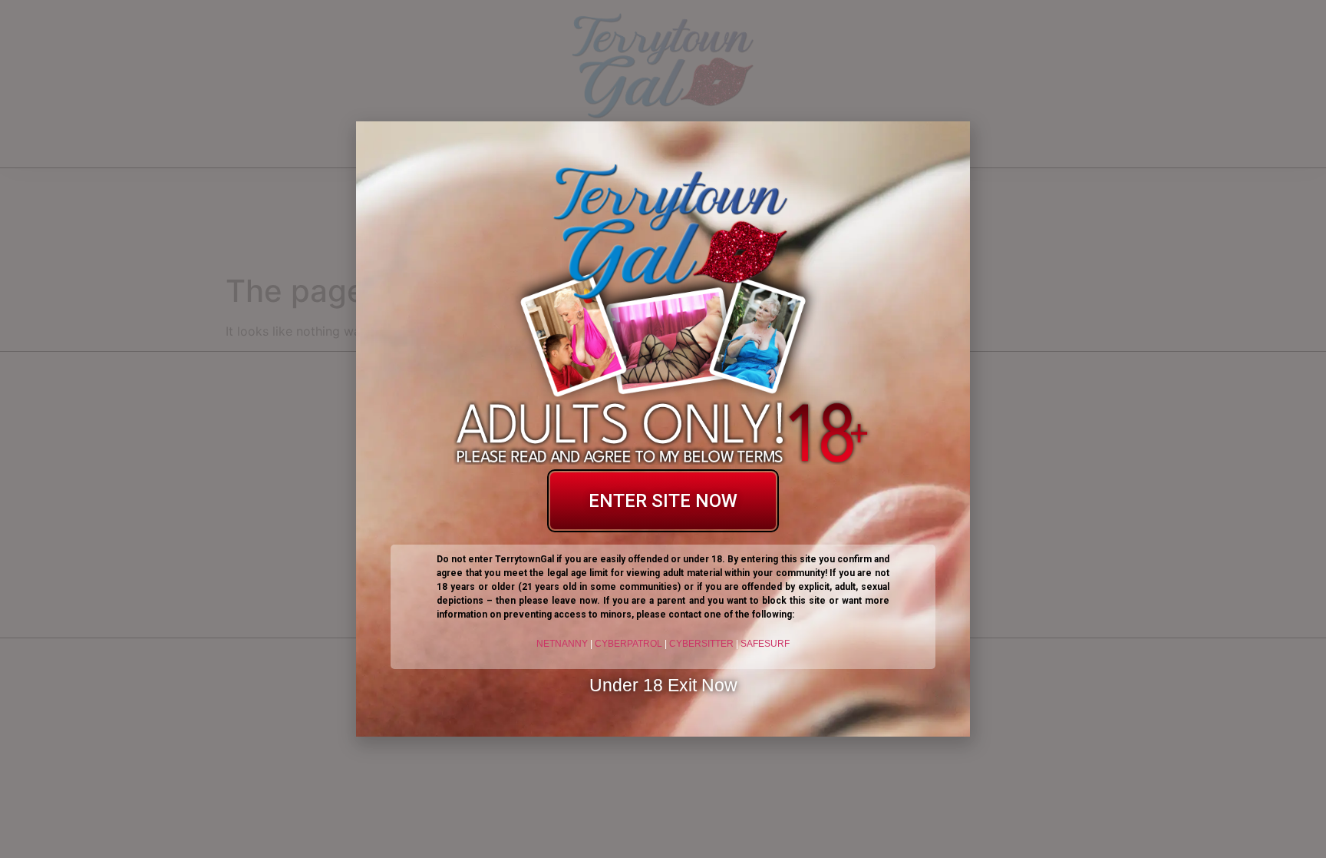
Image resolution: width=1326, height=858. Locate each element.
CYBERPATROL (628, 643)
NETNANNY (562, 643)
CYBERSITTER (701, 643)
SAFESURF (765, 643)
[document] (663, 429)
